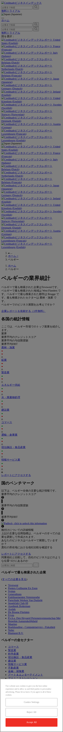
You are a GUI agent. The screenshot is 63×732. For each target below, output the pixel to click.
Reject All (31, 712)
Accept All (31, 722)
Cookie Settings (31, 702)
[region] (31, 705)
